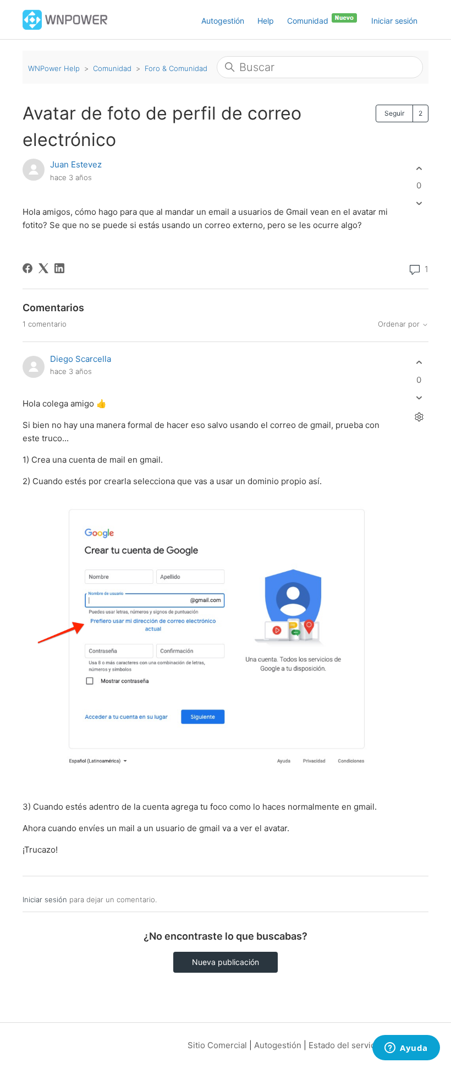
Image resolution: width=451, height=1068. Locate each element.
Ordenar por (400, 324)
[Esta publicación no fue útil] (418, 203)
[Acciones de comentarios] (418, 416)
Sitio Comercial (217, 1045)
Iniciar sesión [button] (394, 20)
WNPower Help (54, 68)
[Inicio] (65, 19)
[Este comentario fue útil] (418, 362)
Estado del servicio (345, 1045)
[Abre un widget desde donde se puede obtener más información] (406, 1048)
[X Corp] (43, 268)
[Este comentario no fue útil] (418, 397)
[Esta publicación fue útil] (418, 168)
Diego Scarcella (80, 359)
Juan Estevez (76, 164)
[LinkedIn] (59, 268)
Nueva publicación (225, 962)
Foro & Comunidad (176, 68)
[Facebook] (27, 268)
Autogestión (222, 20)
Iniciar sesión (45, 899)
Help (265, 20)
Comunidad (309, 20)
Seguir (394, 113)
